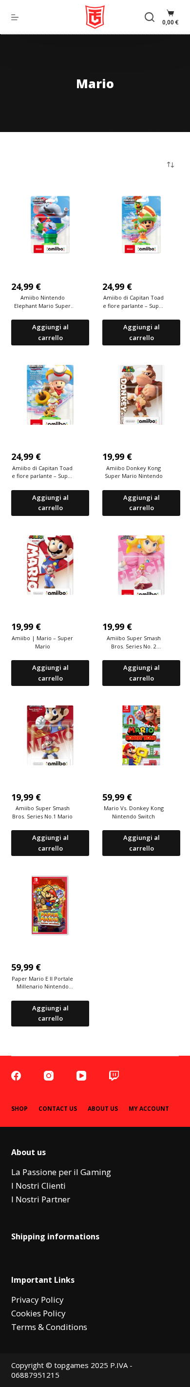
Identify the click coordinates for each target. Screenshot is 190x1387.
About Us (103, 1109)
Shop (19, 1109)
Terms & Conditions (49, 1326)
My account (149, 1109)
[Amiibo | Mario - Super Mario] (50, 565)
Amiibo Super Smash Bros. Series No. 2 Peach (134, 642)
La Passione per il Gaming (61, 1172)
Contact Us (57, 1109)
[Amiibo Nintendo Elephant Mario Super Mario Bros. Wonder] (50, 225)
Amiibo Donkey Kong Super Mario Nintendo (134, 472)
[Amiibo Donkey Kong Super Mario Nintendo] (141, 395)
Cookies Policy (38, 1313)
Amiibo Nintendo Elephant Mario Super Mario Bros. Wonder (42, 302)
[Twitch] (114, 1076)
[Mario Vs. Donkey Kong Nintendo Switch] (141, 735)
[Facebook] (16, 1076)
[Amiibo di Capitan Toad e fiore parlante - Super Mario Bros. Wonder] (141, 225)
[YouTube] (81, 1076)
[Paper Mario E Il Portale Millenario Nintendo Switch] (50, 905)
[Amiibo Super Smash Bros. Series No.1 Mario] (50, 735)
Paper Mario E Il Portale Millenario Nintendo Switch (42, 983)
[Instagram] (49, 1076)
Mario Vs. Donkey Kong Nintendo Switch (134, 812)
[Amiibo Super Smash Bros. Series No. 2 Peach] (141, 565)
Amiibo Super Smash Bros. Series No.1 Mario (42, 812)
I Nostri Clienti (38, 1185)
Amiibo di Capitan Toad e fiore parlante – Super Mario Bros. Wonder (134, 302)
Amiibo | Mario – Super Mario (42, 642)
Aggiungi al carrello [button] (50, 332)
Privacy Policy (37, 1299)
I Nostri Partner (40, 1199)
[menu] (15, 17)
